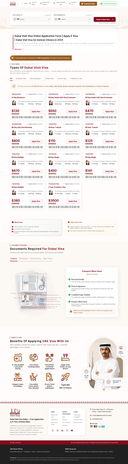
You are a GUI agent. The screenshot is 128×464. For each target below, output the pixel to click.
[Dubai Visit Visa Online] (13, 3)
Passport (13, 259)
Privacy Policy (78, 419)
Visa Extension (35, 79)
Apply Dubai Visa (103, 19)
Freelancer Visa (76, 79)
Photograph (23, 259)
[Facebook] (52, 430)
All (11, 79)
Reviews (65, 425)
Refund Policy (78, 422)
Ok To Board (66, 422)
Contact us (54, 419)
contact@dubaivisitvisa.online (102, 415)
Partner (64, 420)
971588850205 (97, 419)
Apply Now (36, 111)
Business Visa (21, 79)
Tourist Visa (61, 79)
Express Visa (89, 4)
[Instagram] (67, 430)
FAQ (63, 417)
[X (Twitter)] (57, 430)
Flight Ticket (47, 259)
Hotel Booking (35, 259)
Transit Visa (49, 79)
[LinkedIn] (62, 430)
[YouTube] (72, 430)
